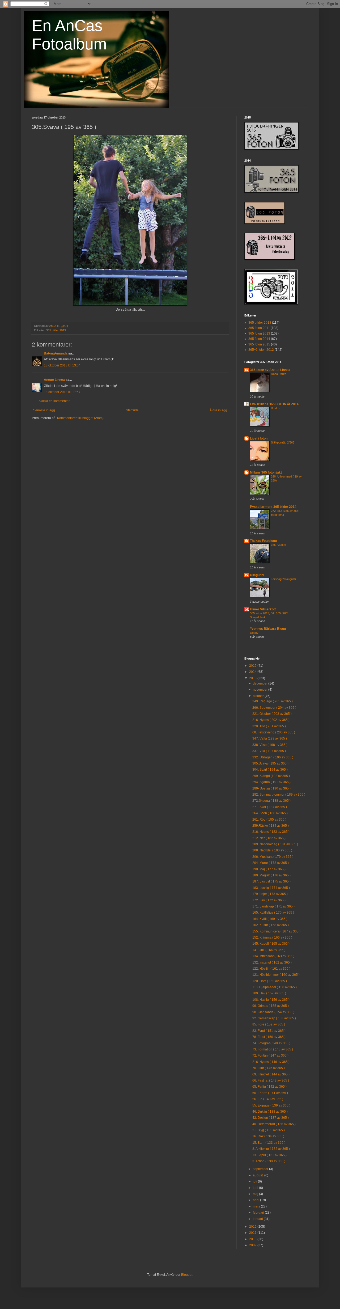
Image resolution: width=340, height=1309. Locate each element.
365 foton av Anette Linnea (270, 370)
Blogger (186, 1275)
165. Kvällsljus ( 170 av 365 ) (273, 912)
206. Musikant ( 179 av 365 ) (272, 857)
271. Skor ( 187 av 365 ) (269, 807)
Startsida (132, 410)
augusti (258, 1175)
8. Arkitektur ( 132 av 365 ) (271, 1149)
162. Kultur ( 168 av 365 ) (270, 925)
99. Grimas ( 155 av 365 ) (270, 1006)
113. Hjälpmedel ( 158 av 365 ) (274, 987)
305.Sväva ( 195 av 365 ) (270, 763)
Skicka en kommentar (54, 401)
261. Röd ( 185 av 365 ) (269, 819)
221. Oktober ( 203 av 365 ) (272, 714)
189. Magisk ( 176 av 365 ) (271, 875)
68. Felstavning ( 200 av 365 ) (273, 732)
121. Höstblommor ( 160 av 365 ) (276, 975)
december (260, 683)
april (256, 1200)
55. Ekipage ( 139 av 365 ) (271, 1105)
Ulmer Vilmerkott (263, 609)
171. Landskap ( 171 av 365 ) (273, 906)
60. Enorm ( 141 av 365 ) (270, 1093)
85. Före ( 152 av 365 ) (268, 1024)
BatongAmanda (55, 353)
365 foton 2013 (259, 333)
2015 (253, 666)
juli (255, 1181)
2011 (253, 1233)
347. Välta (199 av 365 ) (269, 738)
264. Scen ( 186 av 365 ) (270, 813)
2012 (253, 1226)
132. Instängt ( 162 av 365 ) (272, 962)
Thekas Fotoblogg (263, 541)
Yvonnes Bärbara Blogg (268, 629)
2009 (253, 1245)
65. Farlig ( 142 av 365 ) (269, 1086)
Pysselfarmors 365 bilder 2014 (273, 507)
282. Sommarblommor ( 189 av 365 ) (278, 794)
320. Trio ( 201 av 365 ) (269, 726)
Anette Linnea (54, 380)
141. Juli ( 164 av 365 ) (268, 950)
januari (258, 1219)
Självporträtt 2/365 (282, 442)
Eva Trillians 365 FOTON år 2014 (274, 404)
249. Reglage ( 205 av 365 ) (272, 701)
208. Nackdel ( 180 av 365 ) (272, 850)
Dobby (254, 632)
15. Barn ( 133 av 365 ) (268, 1143)
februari (259, 1212)
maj (256, 1194)
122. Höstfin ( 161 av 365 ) (271, 968)
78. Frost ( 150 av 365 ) (269, 1037)
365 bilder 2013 (56, 330)
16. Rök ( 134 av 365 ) (268, 1136)
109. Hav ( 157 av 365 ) (269, 993)
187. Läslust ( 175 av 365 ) (271, 881)
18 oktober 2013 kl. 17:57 (62, 392)
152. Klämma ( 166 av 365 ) (272, 937)
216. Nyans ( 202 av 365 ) (271, 720)
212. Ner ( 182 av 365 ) (269, 838)
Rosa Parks (278, 373)
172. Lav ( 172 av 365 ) (269, 900)
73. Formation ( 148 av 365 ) (272, 1049)
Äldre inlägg (218, 410)
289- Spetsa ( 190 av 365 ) (271, 788)
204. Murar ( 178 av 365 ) (270, 863)
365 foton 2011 (259, 328)
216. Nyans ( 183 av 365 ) (271, 832)
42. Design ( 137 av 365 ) (270, 1118)
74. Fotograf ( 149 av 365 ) (271, 1043)
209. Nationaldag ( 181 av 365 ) (275, 844)
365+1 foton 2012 (261, 350)
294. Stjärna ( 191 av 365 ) (271, 782)
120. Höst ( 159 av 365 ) (269, 981)
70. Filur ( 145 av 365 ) (268, 1068)
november (260, 689)
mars (257, 1206)
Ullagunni (257, 575)
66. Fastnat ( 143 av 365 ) (270, 1080)
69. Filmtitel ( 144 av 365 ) (271, 1074)
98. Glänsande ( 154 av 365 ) (273, 1012)
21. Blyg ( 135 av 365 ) (268, 1130)
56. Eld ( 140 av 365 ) (267, 1099)
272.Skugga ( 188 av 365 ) (271, 801)
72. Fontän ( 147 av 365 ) (270, 1055)
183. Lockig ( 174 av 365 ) (271, 888)
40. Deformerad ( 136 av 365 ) (274, 1124)
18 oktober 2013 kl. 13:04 (62, 365)
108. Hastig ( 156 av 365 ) (271, 1000)
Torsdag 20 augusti (283, 579)
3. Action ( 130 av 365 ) (268, 1161)
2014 (253, 672)
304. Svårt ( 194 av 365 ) (270, 769)
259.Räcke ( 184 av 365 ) (270, 825)
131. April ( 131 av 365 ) (269, 1155)
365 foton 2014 (259, 339)
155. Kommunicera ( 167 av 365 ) (276, 931)
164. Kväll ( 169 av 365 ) (269, 919)
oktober (259, 696)
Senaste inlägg (44, 410)
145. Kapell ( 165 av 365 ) (271, 943)
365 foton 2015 (259, 344)
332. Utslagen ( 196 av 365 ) (272, 757)
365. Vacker (278, 544)
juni (256, 1188)
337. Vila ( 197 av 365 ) (269, 751)
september (261, 1169)
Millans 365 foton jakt (266, 472)
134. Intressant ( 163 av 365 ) (273, 956)
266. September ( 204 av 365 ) (274, 708)
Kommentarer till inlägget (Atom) (80, 418)
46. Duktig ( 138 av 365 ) (270, 1111)
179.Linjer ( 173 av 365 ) (270, 894)
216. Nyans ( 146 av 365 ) (271, 1062)
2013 (253, 678)
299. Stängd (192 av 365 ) (271, 776)
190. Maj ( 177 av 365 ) (269, 869)
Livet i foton (258, 438)
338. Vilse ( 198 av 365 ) (269, 745)
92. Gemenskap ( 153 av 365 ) (274, 1018)
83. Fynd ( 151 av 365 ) (269, 1031)
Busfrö (275, 408)
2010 (253, 1239)
